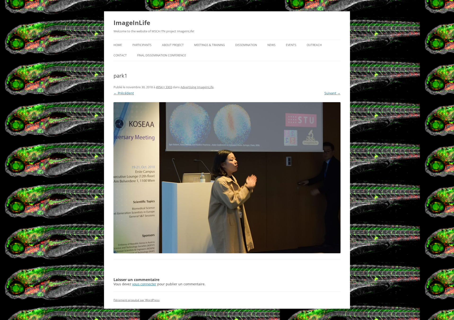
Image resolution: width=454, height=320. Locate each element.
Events (291, 45)
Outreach (314, 45)
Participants (142, 45)
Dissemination (246, 45)
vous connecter (144, 284)
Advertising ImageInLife (197, 87)
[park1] (227, 177)
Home (118, 45)
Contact (120, 55)
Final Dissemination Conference (161, 55)
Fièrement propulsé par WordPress (137, 300)
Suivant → (332, 93)
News (271, 45)
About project (173, 45)
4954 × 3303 (164, 87)
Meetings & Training (209, 45)
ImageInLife (132, 22)
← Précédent (124, 93)
